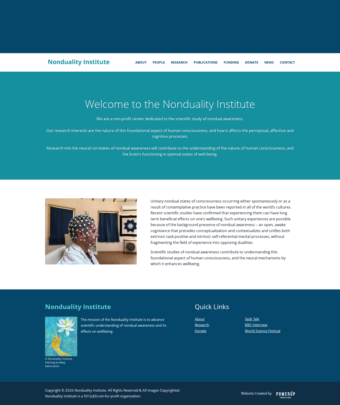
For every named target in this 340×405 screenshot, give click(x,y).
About (141, 62)
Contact (287, 62)
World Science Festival (262, 330)
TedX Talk (252, 319)
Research (179, 62)
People (159, 62)
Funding (231, 62)
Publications (206, 62)
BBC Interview (256, 324)
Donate (251, 62)
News (269, 62)
